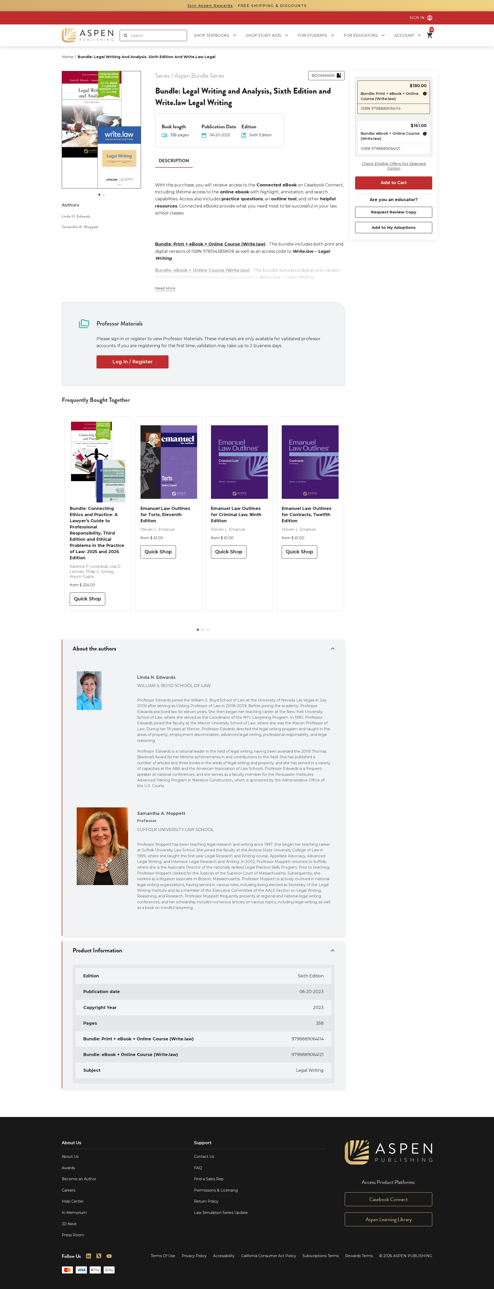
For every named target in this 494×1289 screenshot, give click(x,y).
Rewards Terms (359, 1256)
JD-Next (69, 1224)
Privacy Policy (194, 1256)
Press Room (73, 1235)
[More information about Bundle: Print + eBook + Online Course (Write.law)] (423, 97)
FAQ (198, 1168)
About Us (70, 1156)
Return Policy (206, 1201)
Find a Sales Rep (209, 1179)
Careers (68, 1190)
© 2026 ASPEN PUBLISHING (405, 1256)
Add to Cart (394, 182)
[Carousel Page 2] (104, 195)
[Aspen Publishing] (87, 35)
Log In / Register (132, 362)
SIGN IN (417, 17)
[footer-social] (88, 1256)
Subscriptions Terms (321, 1256)
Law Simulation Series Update (221, 1212)
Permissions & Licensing (216, 1190)
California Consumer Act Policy (268, 1256)
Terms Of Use (163, 1256)
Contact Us (204, 1156)
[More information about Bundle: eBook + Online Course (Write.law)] (423, 137)
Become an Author (79, 1179)
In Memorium (74, 1212)
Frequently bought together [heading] (96, 399)
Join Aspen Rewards (210, 5)
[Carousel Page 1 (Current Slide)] (99, 195)
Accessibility (224, 1256)
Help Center (73, 1201)
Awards (68, 1168)
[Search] (125, 35)
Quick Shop (87, 599)
